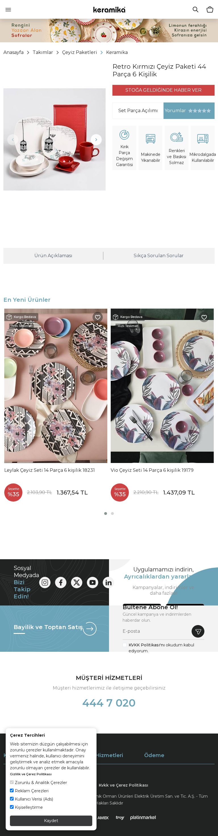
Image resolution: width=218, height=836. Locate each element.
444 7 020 (109, 703)
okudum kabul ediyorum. (161, 647)
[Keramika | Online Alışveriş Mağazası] (109, 9)
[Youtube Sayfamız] (92, 582)
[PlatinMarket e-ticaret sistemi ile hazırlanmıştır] (143, 817)
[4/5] (197, 110)
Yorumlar (175, 110)
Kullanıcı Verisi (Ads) (33, 799)
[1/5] (190, 110)
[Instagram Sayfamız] (45, 582)
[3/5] (195, 110)
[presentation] (12, 139)
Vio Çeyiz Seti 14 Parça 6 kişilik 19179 (152, 470)
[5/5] (199, 110)
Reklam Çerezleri (31, 790)
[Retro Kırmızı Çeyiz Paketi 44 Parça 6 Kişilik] (54, 139)
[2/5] (192, 110)
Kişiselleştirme (28, 807)
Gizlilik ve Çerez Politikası (31, 774)
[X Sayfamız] (76, 582)
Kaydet (51, 820)
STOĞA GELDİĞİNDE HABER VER (163, 90)
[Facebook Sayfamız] (60, 582)
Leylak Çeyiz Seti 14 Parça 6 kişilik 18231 (49, 470)
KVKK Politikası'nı (147, 645)
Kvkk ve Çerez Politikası (123, 785)
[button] (105, 513)
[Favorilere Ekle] (98, 317)
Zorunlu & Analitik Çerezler (40, 782)
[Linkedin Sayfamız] (108, 582)
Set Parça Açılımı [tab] (138, 110)
